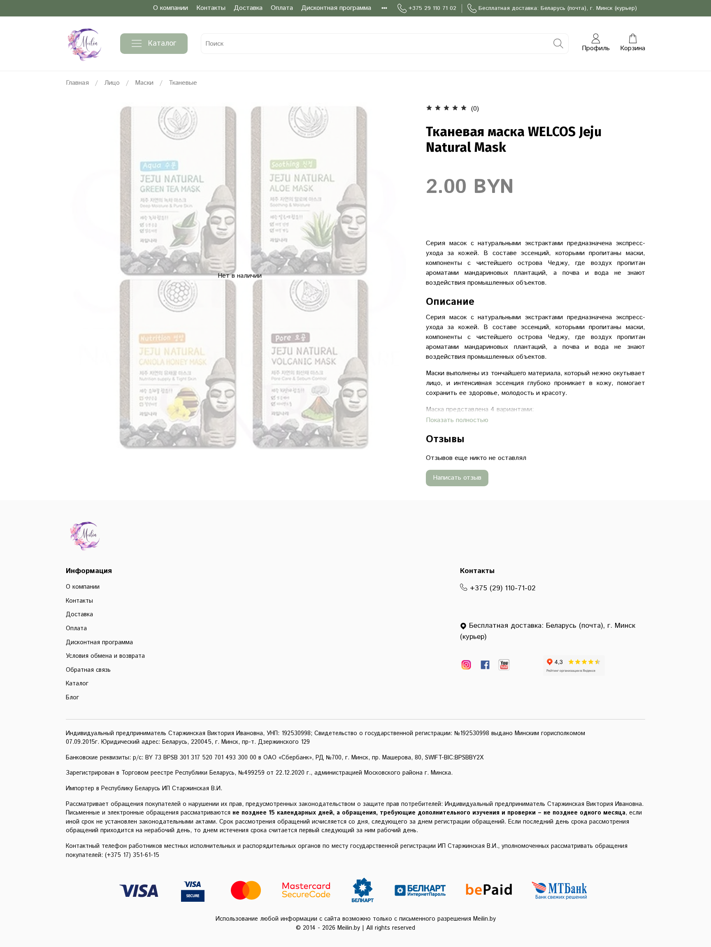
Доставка (248, 8)
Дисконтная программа (336, 8)
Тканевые (183, 83)
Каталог (162, 43)
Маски (144, 83)
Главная (77, 83)
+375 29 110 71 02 (432, 8)
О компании (170, 8)
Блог (72, 698)
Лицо (112, 83)
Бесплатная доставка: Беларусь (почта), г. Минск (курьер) (558, 8)
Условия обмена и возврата (105, 656)
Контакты (210, 8)
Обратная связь (88, 670)
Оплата (282, 8)
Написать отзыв (457, 478)
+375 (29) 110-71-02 (501, 588)
